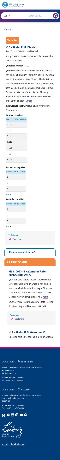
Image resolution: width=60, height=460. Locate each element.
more (29, 100)
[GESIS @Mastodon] (25, 415)
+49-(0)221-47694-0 (16, 405)
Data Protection (17, 444)
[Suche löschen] (51, 15)
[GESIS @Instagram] (17, 415)
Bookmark (17, 239)
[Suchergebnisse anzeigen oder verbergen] (55, 15)
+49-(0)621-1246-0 (15, 377)
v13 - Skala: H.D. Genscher (25, 332)
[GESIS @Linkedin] (12, 415)
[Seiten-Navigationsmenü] (57, 6)
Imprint (5, 444)
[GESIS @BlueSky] (4, 415)
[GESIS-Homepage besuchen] (13, 4)
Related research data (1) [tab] (22, 252)
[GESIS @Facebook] (8, 415)
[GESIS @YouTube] (21, 415)
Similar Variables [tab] (18, 262)
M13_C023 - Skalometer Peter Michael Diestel (28, 273)
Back (8, 29)
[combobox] (30, 16)
